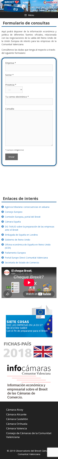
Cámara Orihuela (16, 424)
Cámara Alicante (16, 414)
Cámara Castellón (17, 419)
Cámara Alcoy (14, 409)
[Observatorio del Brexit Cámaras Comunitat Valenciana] (29, 5)
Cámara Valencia (16, 428)
